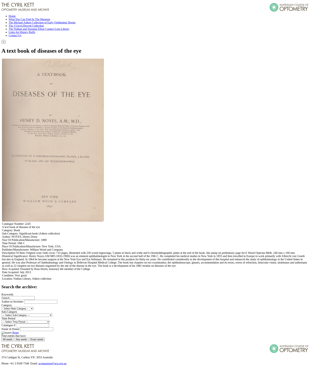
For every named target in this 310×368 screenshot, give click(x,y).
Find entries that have (13, 335)
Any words (21, 339)
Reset (15, 332)
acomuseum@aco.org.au (52, 363)
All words (7, 339)
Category (6, 305)
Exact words (36, 339)
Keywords (7, 294)
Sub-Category (9, 311)
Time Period (8, 318)
